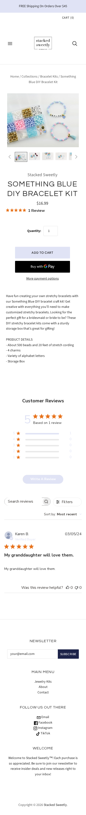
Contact (43, 692)
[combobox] (63, 514)
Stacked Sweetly (42, 175)
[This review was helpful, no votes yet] (67, 587)
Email (45, 717)
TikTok (45, 733)
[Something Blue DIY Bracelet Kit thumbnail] (21, 157)
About (43, 687)
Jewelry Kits (43, 681)
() (68, 18)
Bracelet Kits (49, 76)
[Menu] (10, 43)
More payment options (42, 278)
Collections (30, 76)
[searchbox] (23, 502)
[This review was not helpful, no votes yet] (76, 587)
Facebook (45, 722)
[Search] (75, 43)
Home (14, 76)
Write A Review (43, 479)
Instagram (45, 727)
